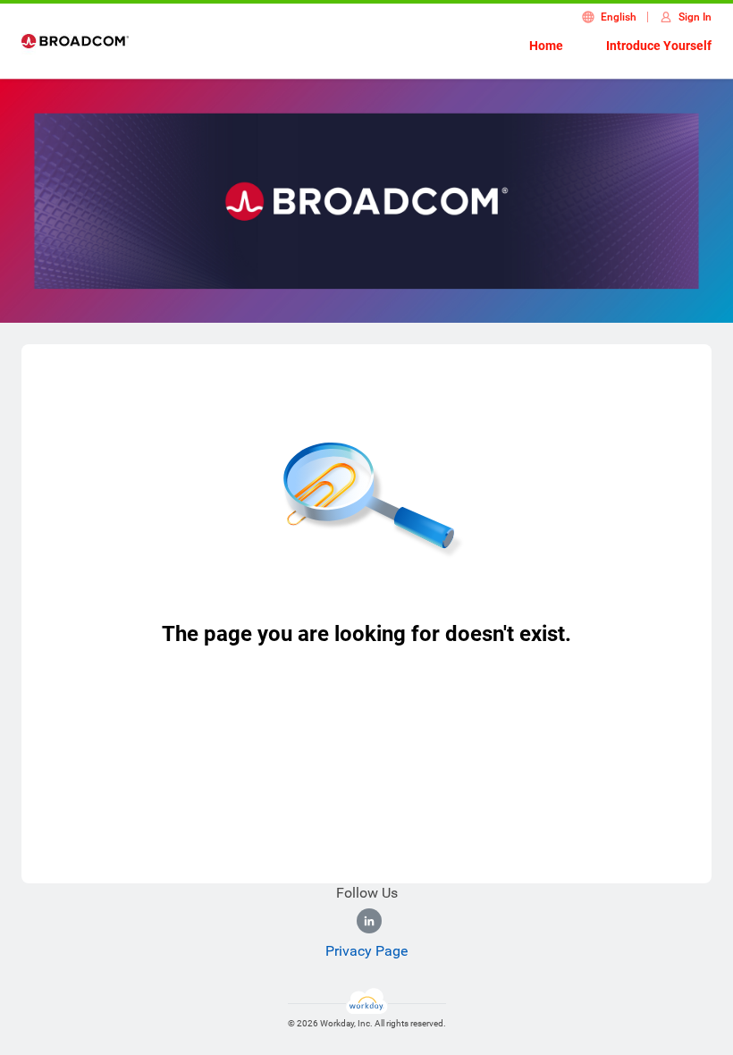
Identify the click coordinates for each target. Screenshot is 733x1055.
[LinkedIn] (369, 920)
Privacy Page (366, 950)
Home (546, 45)
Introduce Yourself (659, 45)
